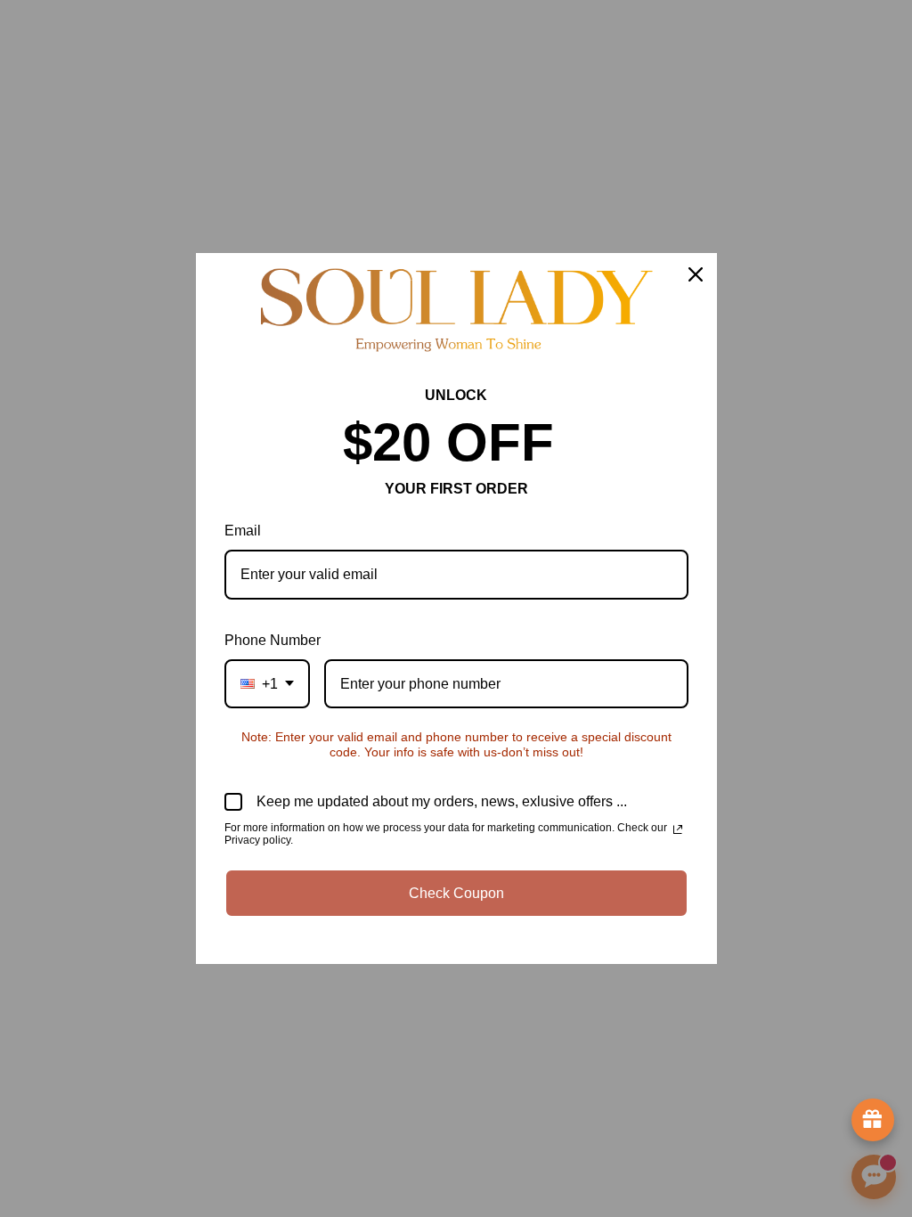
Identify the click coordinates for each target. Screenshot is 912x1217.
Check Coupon (456, 893)
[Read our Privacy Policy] (677, 829)
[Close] (695, 274)
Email (242, 530)
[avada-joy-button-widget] (872, 1120)
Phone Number (272, 640)
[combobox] (267, 683)
